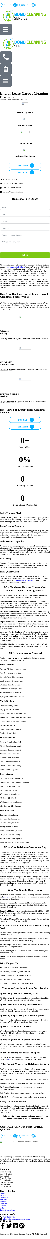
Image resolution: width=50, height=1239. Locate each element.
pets (9, 1059)
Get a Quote (23, 165)
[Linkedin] (15, 1226)
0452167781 (23, 172)
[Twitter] (9, 1226)
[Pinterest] (22, 1226)
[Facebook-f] (3, 1226)
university (6, 897)
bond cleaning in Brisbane (15, 267)
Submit (25, 255)
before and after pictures (24, 580)
